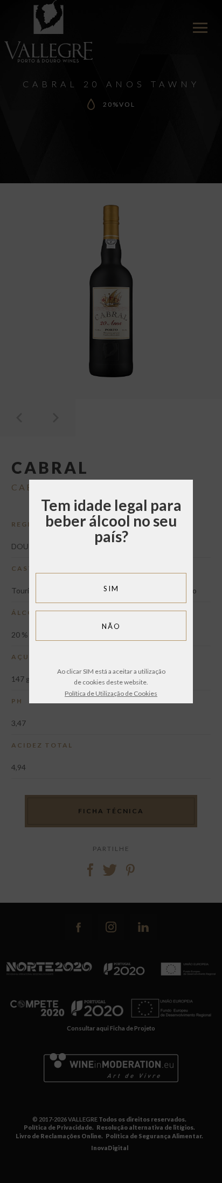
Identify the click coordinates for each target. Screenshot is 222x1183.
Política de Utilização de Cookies (111, 693)
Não (111, 626)
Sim (111, 588)
